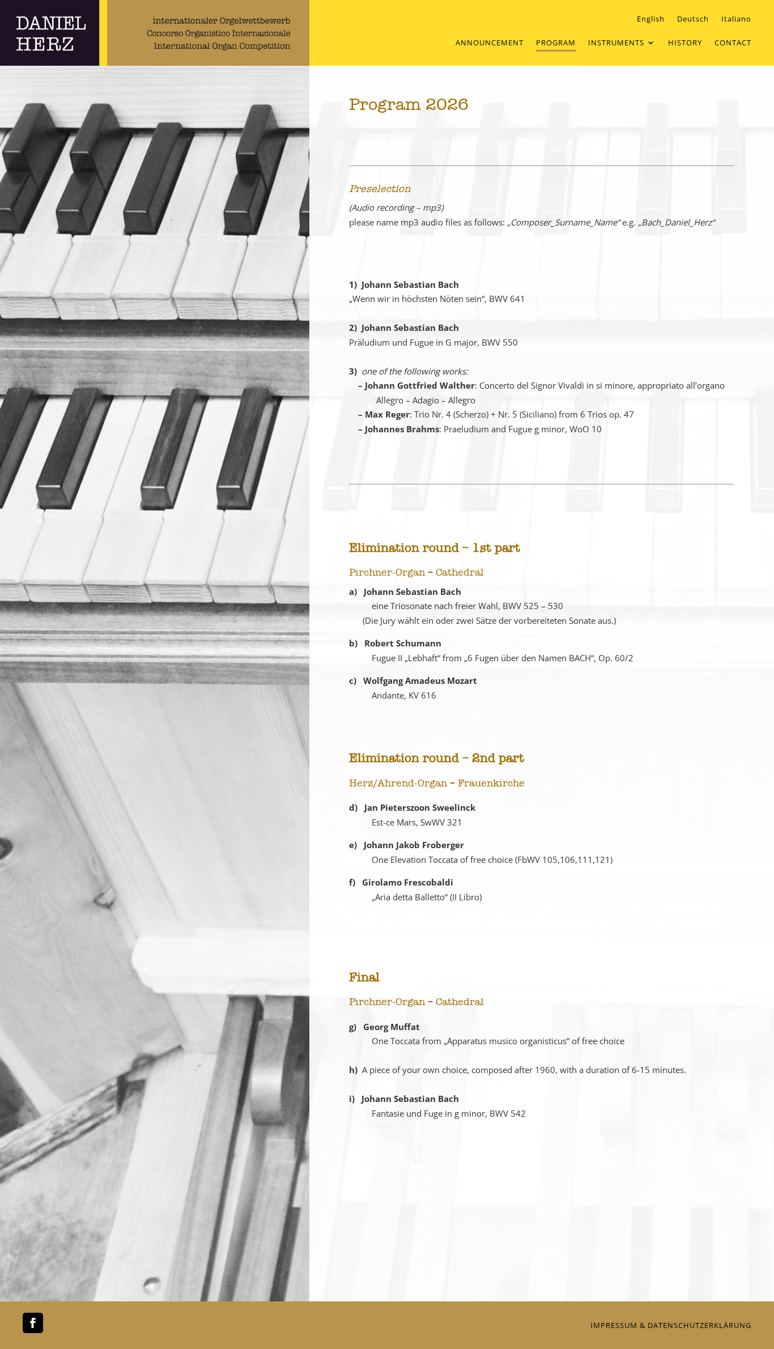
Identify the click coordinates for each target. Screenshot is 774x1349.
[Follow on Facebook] (33, 1323)
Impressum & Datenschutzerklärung (670, 1325)
